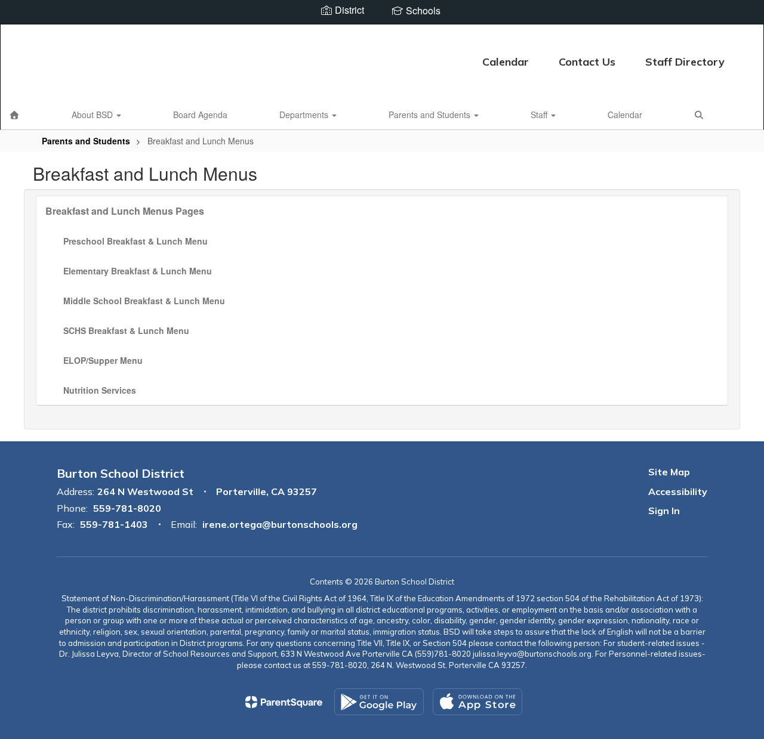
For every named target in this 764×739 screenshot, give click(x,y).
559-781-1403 (114, 524)
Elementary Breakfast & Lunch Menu (137, 271)
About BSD (93, 114)
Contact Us (587, 62)
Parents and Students (431, 114)
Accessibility (677, 491)
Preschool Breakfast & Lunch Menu (135, 241)
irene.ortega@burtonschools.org (280, 524)
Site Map (669, 472)
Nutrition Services (99, 390)
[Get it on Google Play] (379, 701)
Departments (305, 114)
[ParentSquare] (283, 702)
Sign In (664, 511)
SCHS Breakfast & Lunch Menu (126, 330)
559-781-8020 (127, 508)
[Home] (14, 114)
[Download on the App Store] (477, 701)
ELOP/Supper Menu (103, 360)
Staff (540, 114)
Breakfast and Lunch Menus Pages (124, 211)
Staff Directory (685, 62)
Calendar (505, 62)
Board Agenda (200, 114)
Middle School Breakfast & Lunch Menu (144, 301)
